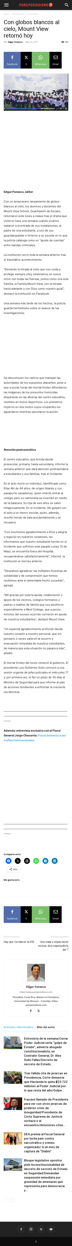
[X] (40, 1011)
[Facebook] (32, 1011)
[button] (67, 5)
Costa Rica (33, 13)
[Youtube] (51, 1229)
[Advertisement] (36, 152)
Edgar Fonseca (15, 41)
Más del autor (46, 1027)
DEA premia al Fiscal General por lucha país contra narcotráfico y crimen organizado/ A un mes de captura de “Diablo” (44, 1142)
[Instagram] (31, 1229)
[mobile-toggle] (6, 5)
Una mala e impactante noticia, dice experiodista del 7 (53, 945)
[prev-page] (6, 1199)
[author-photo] (36, 981)
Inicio (6, 13)
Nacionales (18, 13)
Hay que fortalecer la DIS (19, 942)
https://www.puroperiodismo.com (36, 992)
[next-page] (12, 1199)
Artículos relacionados (18, 1027)
